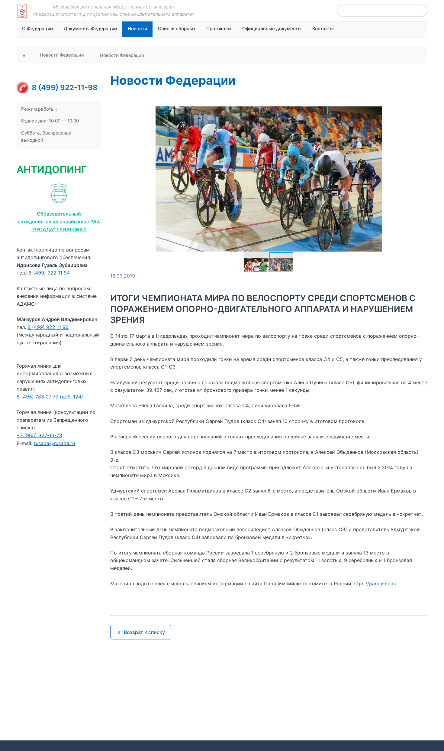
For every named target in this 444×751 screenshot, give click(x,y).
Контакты (323, 28)
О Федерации (37, 28)
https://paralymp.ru (374, 583)
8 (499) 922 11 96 (48, 327)
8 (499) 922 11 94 (49, 273)
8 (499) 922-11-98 (65, 87)
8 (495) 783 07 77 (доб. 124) (50, 397)
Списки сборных (176, 28)
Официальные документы (271, 28)
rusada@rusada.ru (54, 443)
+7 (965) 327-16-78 (39, 435)
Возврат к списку (144, 632)
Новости (137, 28)
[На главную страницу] (22, 10)
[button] (422, 176)
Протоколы (218, 28)
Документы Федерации (90, 28)
